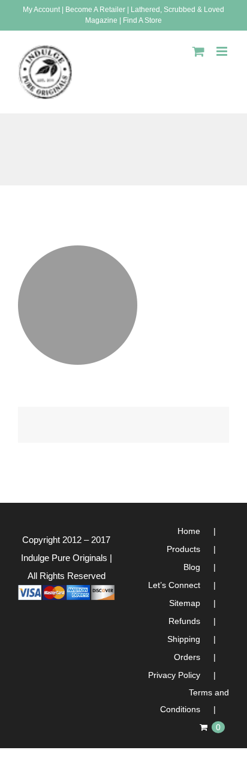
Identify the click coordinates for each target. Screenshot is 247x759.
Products (183, 549)
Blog (191, 567)
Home (188, 531)
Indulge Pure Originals (64, 558)
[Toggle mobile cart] (198, 51)
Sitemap (184, 603)
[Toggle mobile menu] (222, 51)
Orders (187, 657)
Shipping (183, 639)
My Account (41, 9)
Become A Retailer (95, 9)
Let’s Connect (174, 585)
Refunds (184, 621)
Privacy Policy (174, 675)
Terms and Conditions (194, 701)
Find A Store (142, 20)
